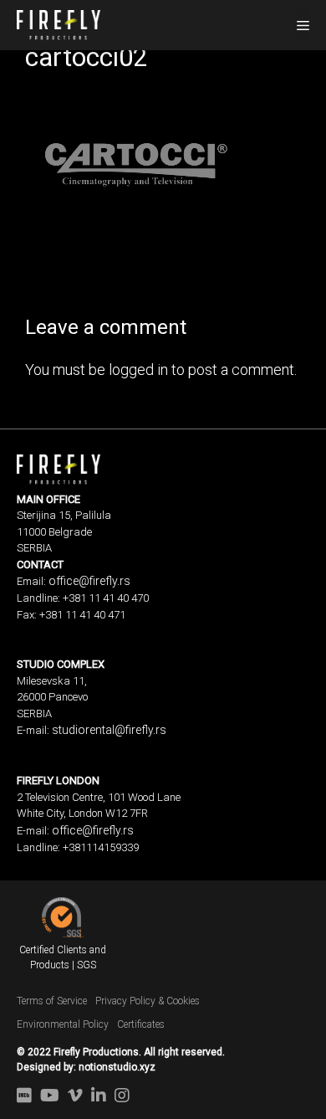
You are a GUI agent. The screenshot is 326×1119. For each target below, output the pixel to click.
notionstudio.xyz (117, 1067)
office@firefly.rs (89, 581)
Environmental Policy (63, 1024)
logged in (138, 369)
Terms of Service (52, 1001)
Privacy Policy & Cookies (147, 1001)
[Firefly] (58, 23)
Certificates (141, 1024)
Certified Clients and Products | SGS (62, 957)
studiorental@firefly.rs (109, 730)
